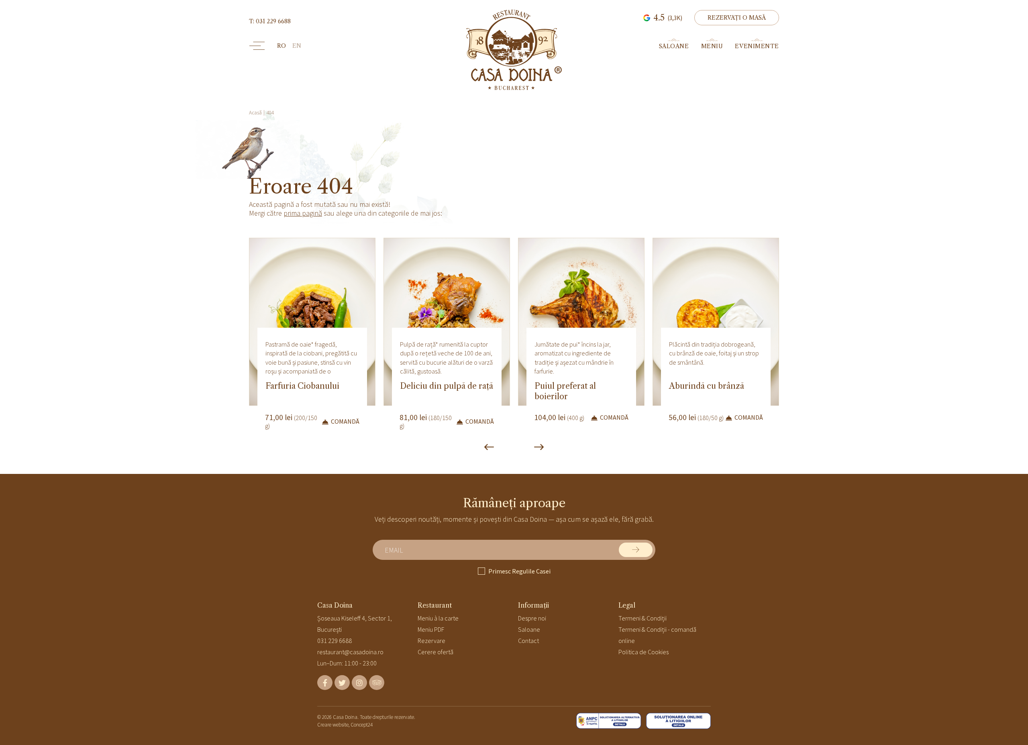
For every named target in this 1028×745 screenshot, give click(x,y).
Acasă (255, 112)
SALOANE (674, 46)
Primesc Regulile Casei (519, 571)
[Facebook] (324, 682)
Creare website (333, 724)
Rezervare (431, 641)
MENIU (712, 46)
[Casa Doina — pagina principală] (514, 50)
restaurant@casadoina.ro (350, 652)
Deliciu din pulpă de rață (446, 386)
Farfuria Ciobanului (302, 386)
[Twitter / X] (342, 682)
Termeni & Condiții (642, 618)
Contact (528, 641)
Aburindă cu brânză (706, 386)
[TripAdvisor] (376, 682)
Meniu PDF (431, 629)
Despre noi (532, 618)
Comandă (345, 421)
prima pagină (303, 213)
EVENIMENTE (757, 46)
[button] (736, 17)
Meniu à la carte (438, 618)
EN (296, 46)
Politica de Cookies (643, 652)
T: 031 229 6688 (270, 21)
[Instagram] (359, 682)
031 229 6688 (334, 641)
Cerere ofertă (435, 652)
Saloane (529, 629)
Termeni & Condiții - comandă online (657, 635)
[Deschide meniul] (257, 46)
